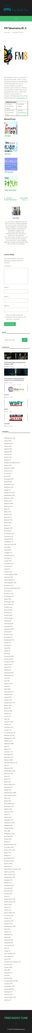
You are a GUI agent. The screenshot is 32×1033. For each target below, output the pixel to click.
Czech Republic (9, 574)
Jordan (6, 700)
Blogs (6, 512)
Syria (5, 929)
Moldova (7, 768)
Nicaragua (7, 806)
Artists (6, 473)
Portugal (7, 847)
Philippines (7, 833)
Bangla (6, 490)
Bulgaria (6, 528)
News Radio (8, 803)
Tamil (6, 937)
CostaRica (7, 563)
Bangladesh (8, 495)
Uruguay (7, 983)
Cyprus (6, 572)
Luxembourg (8, 733)
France (6, 618)
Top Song (7, 956)
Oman (6, 814)
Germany (7, 629)
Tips (5, 948)
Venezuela (7, 989)
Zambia (6, 1000)
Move (6, 776)
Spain (6, 904)
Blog (5, 509)
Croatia (6, 566)
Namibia (6, 787)
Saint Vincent (8, 874)
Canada (6, 539)
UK (5, 975)
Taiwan (6, 932)
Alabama (7, 443)
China (6, 550)
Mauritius (7, 757)
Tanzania (7, 940)
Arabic (6, 465)
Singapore (7, 885)
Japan (6, 697)
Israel (6, 686)
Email (6, 296)
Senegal (6, 880)
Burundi (6, 531)
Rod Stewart (8, 858)
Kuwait (6, 713)
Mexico (6, 760)
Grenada (7, 637)
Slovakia (7, 888)
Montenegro (8, 771)
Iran (5, 678)
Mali (5, 746)
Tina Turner (8, 945)
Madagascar (8, 738)
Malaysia (7, 743)
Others (6, 817)
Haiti (5, 648)
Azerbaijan (7, 484)
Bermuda (7, 506)
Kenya (6, 705)
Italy (5, 689)
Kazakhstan (8, 703)
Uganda (6, 973)
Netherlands (8, 793)
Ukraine (6, 978)
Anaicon (7, 454)
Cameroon (7, 536)
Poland (6, 839)
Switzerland (8, 926)
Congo (6, 561)
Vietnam (7, 994)
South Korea (8, 902)
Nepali (6, 790)
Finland (6, 615)
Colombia (7, 555)
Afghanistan (8, 438)
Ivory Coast (8, 692)
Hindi (6, 653)
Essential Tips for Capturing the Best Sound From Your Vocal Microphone (14, 379)
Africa (6, 441)
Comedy (7, 558)
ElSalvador (7, 602)
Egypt (6, 599)
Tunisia (6, 964)
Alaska (6, 446)
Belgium (6, 503)
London (6, 730)
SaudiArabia (8, 877)
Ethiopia (7, 613)
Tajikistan (7, 934)
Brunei (6, 525)
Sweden (6, 923)
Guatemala (7, 640)
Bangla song (8, 492)
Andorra (6, 457)
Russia (6, 863)
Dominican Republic (10, 588)
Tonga (6, 951)
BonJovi (6, 517)
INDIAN (6, 670)
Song (6, 896)
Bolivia (6, 514)
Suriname (7, 921)
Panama (6, 825)
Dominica (7, 585)
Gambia (6, 621)
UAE (5, 970)
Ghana (6, 632)
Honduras (7, 656)
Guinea (6, 643)
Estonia (6, 610)
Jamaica (7, 694)
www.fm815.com (22, 98)
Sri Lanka (7, 915)
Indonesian (7, 675)
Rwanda (6, 866)
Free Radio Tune (16, 1018)
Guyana (6, 645)
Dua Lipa (7, 591)
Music (6, 779)
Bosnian (6, 520)
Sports (6, 907)
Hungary (7, 662)
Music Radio (8, 784)
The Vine (6, 394)
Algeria (6, 452)
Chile (6, 547)
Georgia (6, 626)
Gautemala (7, 623)
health (6, 651)
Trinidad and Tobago (11, 962)
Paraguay (7, 828)
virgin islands (8, 997)
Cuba (6, 569)
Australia (7, 479)
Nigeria (6, 809)
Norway (6, 812)
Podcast (7, 836)
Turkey (6, 967)
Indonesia (7, 673)
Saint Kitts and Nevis (11, 869)
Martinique (7, 754)
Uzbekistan (8, 986)
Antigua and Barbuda (11, 462)
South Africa (8, 899)
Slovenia (7, 891)
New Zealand (8, 795)
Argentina (7, 468)
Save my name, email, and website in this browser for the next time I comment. (16, 317)
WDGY (6, 409)
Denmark (7, 577)
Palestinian (7, 823)
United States (8, 981)
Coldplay (7, 552)
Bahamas (7, 487)
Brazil (6, 522)
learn (5, 719)
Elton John (7, 604)
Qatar (6, 853)
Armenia (7, 471)
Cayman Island (9, 544)
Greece (6, 634)
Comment (8, 266)
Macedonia (7, 735)
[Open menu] (16, 19)
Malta (6, 749)
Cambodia (7, 533)
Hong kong (7, 659)
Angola (6, 460)
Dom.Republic (8, 583)
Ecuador (7, 593)
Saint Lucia (7, 872)
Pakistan (7, 820)
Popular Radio (8, 844)
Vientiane (7, 992)
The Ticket (7, 423)
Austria (6, 482)
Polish (6, 842)
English (6, 607)
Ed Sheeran (8, 596)
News (6, 798)
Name (6, 287)
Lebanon (7, 722)
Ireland (6, 683)
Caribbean (7, 542)
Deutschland (8, 580)
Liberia (6, 724)
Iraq (5, 681)
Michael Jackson (9, 763)
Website (6, 306)
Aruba (6, 476)
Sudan (6, 918)
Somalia (6, 893)
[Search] (24, 340)
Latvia (6, 716)
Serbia (6, 883)
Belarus (6, 501)
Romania (7, 861)
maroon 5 (7, 752)
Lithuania (7, 727)
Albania (6, 449)
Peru (5, 831)
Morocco (7, 773)
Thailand (7, 943)
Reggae (6, 855)
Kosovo (6, 711)
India (5, 667)
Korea (6, 708)
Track (6, 959)
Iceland (6, 664)
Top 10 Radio (8, 953)
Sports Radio (8, 913)
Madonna (7, 741)
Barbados (7, 498)
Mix (5, 765)
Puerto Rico (8, 850)
